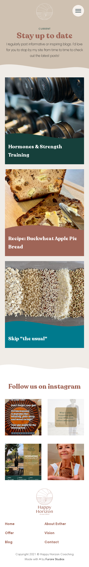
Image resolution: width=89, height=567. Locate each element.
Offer (9, 533)
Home (9, 524)
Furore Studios (55, 559)
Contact (51, 542)
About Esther (55, 524)
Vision (49, 533)
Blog (8, 542)
